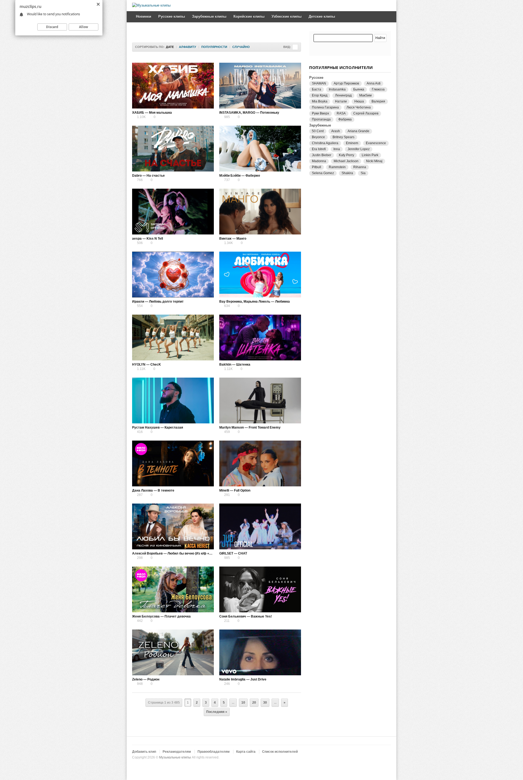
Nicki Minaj (374, 161)
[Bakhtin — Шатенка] (260, 337)
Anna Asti (374, 83)
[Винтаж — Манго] (260, 211)
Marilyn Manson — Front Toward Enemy (250, 427)
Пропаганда (321, 119)
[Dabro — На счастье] (173, 148)
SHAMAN (319, 83)
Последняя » (216, 712)
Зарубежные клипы (209, 16)
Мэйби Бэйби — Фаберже (239, 175)
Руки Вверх (320, 113)
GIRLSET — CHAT (233, 553)
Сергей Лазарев (365, 113)
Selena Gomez (323, 173)
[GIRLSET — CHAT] (260, 526)
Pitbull (316, 167)
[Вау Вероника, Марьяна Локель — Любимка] (260, 274)
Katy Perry (346, 155)
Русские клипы (171, 16)
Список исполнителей (280, 752)
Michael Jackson (346, 161)
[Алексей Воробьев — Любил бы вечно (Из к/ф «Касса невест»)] (173, 526)
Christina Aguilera (325, 143)
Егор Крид (319, 95)
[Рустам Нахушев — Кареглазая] (173, 400)
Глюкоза (378, 89)
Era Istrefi (319, 149)
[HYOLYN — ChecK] (173, 337)
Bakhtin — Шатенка (234, 364)
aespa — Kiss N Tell (147, 238)
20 (254, 702)
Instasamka (337, 89)
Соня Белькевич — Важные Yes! (245, 616)
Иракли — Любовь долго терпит (158, 301)
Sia (363, 173)
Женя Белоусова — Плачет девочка (161, 616)
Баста (316, 89)
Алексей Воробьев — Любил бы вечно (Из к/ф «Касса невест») (183, 553)
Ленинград (343, 95)
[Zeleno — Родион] (173, 652)
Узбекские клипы (287, 16)
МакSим (365, 95)
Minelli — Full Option (234, 490)
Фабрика (345, 119)
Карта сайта (246, 752)
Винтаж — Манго (232, 238)
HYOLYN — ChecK (146, 364)
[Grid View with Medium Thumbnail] (295, 47)
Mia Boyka (319, 101)
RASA (341, 113)
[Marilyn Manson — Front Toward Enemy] (260, 400)
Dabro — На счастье (148, 175)
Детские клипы (322, 16)
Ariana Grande (358, 131)
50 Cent (318, 131)
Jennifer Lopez (359, 149)
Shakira (347, 173)
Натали (341, 101)
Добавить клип (144, 752)
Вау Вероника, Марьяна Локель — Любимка (254, 301)
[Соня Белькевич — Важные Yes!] (260, 589)
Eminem (352, 143)
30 (265, 702)
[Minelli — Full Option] (260, 463)
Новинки (143, 16)
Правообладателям (213, 752)
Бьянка (358, 89)
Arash (335, 131)
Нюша (359, 101)
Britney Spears (343, 137)
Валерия (378, 101)
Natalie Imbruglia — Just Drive (242, 679)
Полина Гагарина (325, 107)
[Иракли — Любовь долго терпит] (173, 274)
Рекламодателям (177, 752)
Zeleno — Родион (145, 679)
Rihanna (359, 167)
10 (243, 702)
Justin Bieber (321, 155)
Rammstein (337, 167)
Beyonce (318, 137)
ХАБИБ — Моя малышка (152, 113)
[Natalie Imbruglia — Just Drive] (260, 652)
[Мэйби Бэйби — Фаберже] (260, 148)
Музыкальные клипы (175, 757)
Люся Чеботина (358, 107)
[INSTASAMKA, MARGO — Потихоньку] (260, 85)
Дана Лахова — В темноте (153, 490)
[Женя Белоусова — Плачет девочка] (173, 589)
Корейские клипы (248, 16)
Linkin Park (370, 155)
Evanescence (376, 143)
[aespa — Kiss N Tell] (173, 211)
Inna (336, 149)
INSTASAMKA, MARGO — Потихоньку (249, 113)
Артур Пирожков (346, 83)
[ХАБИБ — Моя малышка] (173, 85)
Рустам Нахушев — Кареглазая (157, 427)
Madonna (319, 161)
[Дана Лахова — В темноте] (173, 463)
